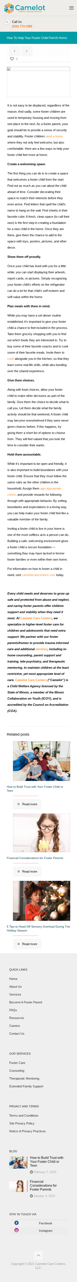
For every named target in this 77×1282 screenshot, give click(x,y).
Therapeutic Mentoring (24, 1078)
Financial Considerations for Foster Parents (35, 858)
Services (15, 994)
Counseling (16, 1070)
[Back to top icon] (38, 1255)
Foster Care (17, 1063)
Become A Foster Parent (25, 1002)
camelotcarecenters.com (38, 575)
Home (13, 978)
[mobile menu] (71, 8)
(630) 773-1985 (22, 26)
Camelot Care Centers (36, 618)
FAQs (13, 1010)
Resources (16, 1018)
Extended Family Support (26, 1086)
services (41, 649)
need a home (54, 136)
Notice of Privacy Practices (27, 1131)
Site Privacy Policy (21, 1123)
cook (10, 358)
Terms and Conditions (23, 1115)
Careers (14, 1025)
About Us (15, 986)
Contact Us (16, 1033)
